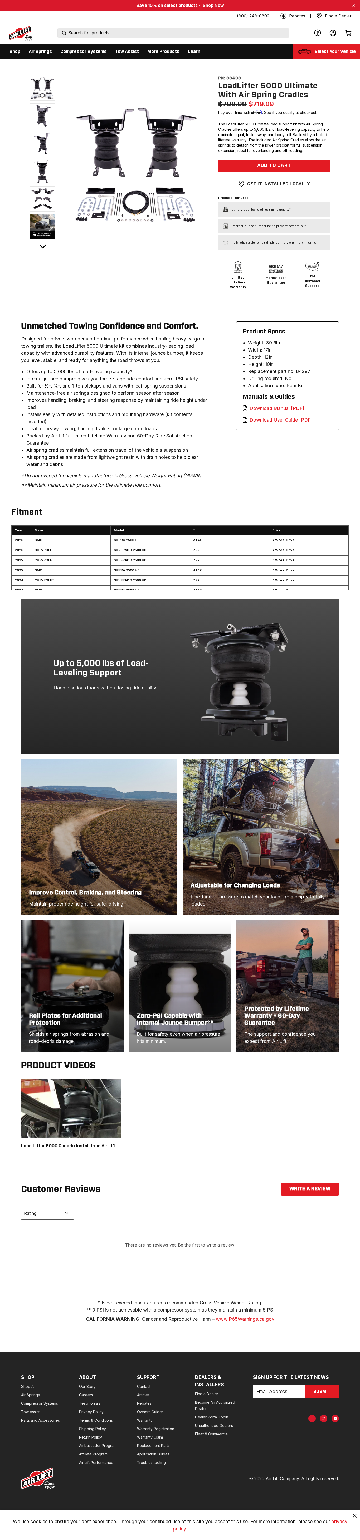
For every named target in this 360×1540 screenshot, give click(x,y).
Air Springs (30, 1395)
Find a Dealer (206, 1394)
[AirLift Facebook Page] (312, 1418)
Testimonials (89, 1403)
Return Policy (90, 1437)
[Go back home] (20, 33)
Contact (143, 1386)
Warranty (145, 1420)
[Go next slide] (42, 246)
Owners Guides (150, 1412)
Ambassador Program (97, 1445)
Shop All (28, 1386)
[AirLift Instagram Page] (323, 1418)
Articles (143, 1395)
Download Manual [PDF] (277, 408)
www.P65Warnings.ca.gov (245, 1319)
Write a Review (309, 1189)
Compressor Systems (39, 1403)
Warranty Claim (150, 1437)
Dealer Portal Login (211, 1417)
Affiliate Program (93, 1454)
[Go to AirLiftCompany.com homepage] (38, 1478)
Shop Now (213, 5)
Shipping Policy (92, 1428)
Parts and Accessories (40, 1420)
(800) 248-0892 (253, 15)
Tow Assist (30, 1412)
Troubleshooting (151, 1462)
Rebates (144, 1403)
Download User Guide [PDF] (281, 420)
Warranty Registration (155, 1428)
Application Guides (153, 1454)
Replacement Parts (153, 1445)
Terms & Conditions (96, 1420)
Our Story (87, 1386)
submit (321, 1391)
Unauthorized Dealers (214, 1425)
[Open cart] (348, 33)
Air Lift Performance (96, 1462)
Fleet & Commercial (211, 1434)
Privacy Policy (91, 1412)
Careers (86, 1395)
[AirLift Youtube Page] (335, 1418)
